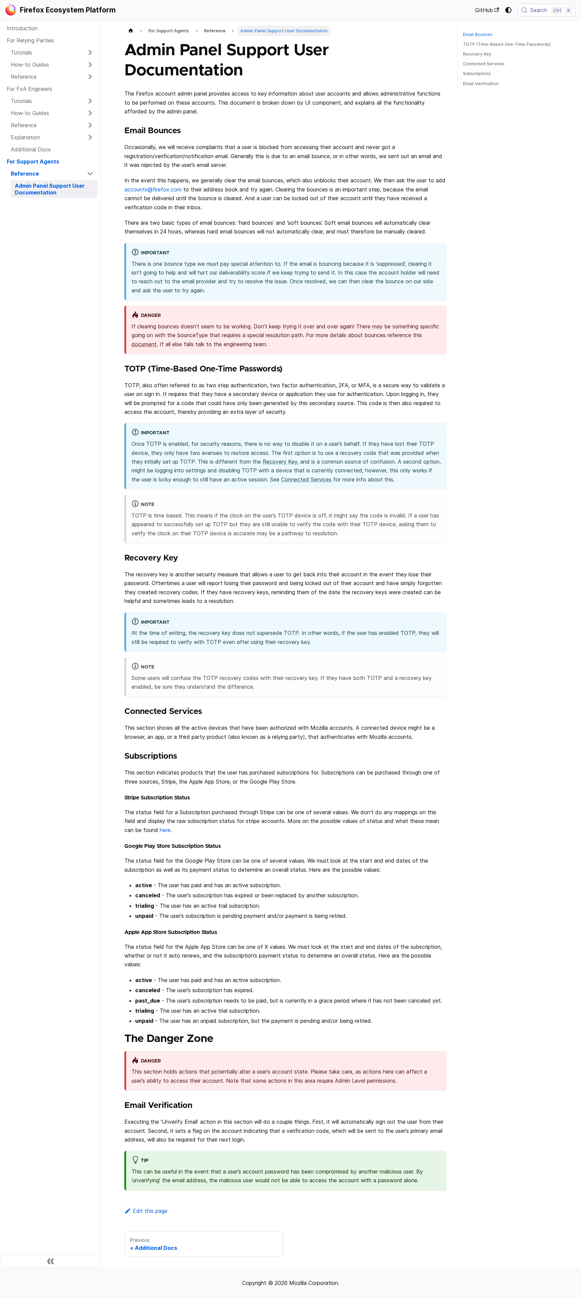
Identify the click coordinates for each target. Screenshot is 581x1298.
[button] (52, 52)
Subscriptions (477, 73)
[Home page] (130, 31)
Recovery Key (280, 461)
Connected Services (306, 479)
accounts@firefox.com (153, 189)
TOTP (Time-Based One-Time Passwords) (507, 44)
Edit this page (150, 1210)
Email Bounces (478, 34)
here (165, 830)
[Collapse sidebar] (50, 1261)
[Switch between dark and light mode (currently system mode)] (508, 10)
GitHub (484, 10)
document (144, 344)
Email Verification (481, 83)
